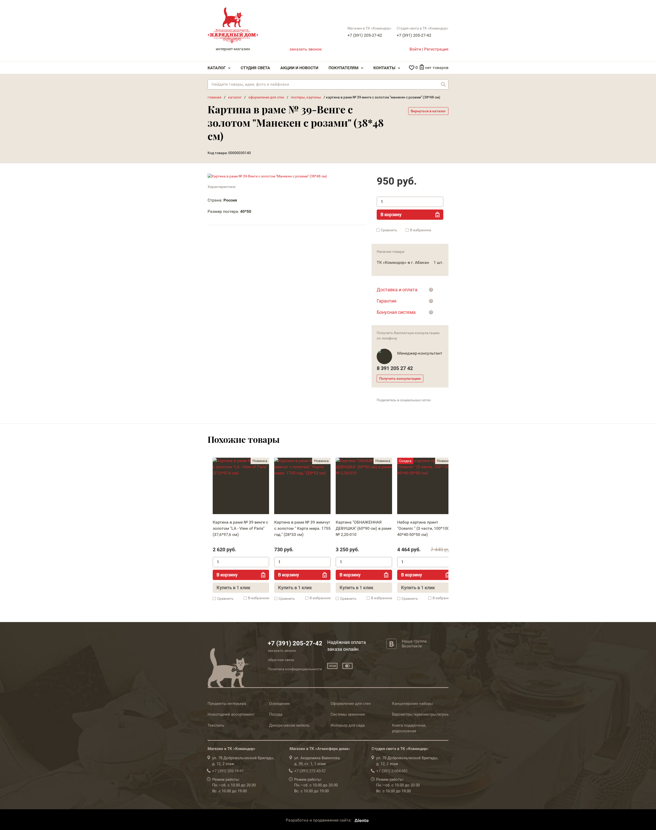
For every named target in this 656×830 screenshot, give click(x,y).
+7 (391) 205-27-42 (364, 35)
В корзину (391, 214)
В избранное (420, 230)
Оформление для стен (351, 703)
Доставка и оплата (397, 289)
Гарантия (386, 301)
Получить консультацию (400, 378)
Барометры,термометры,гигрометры (425, 714)
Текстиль (216, 725)
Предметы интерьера (227, 703)
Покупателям (343, 67)
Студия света (255, 67)
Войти (415, 49)
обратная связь (281, 660)
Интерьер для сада (348, 725)
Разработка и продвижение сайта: (319, 820)
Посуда (275, 714)
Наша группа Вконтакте (414, 643)
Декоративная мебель (289, 725)
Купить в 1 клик (233, 587)
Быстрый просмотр (240, 487)
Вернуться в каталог (428, 111)
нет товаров (436, 67)
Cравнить (389, 230)
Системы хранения (348, 714)
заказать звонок (306, 49)
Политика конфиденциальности (295, 669)
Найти (443, 84)
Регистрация (436, 49)
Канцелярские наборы (412, 703)
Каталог (217, 67)
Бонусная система (396, 312)
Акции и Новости (299, 67)
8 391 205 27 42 (395, 368)
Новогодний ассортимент (231, 714)
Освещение (279, 703)
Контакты (384, 67)
